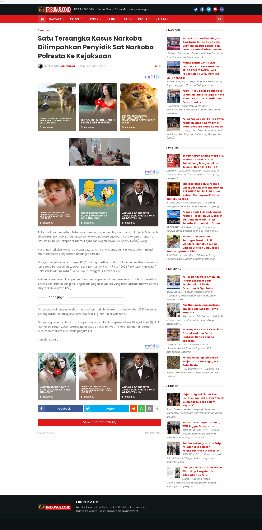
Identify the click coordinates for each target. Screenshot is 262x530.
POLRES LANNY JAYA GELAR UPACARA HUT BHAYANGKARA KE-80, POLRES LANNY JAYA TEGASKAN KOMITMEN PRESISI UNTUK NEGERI (193, 70)
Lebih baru (46, 432)
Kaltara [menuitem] (55, 19)
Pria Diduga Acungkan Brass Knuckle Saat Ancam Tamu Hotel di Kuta (201, 308)
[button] (220, 19)
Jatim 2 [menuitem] (93, 19)
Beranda (43, 30)
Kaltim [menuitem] (161, 19)
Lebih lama (152, 432)
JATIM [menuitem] (111, 19)
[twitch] (221, 9)
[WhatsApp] (141, 408)
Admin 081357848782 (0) (99, 422)
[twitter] (208, 9)
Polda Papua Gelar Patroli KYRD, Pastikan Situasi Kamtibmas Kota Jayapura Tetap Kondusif (203, 122)
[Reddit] (133, 408)
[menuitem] (42, 19)
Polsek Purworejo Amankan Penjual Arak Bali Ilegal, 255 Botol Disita (200, 361)
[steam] (195, 9)
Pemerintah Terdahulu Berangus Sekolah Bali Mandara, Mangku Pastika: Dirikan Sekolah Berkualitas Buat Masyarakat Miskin (192, 244)
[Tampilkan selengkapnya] (157, 408)
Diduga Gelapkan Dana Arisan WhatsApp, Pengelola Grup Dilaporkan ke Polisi (202, 471)
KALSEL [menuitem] (74, 19)
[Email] (149, 408)
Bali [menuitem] (127, 19)
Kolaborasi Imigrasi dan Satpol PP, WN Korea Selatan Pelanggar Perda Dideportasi (202, 447)
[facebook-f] (202, 9)
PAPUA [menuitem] (142, 19)
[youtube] (215, 9)
